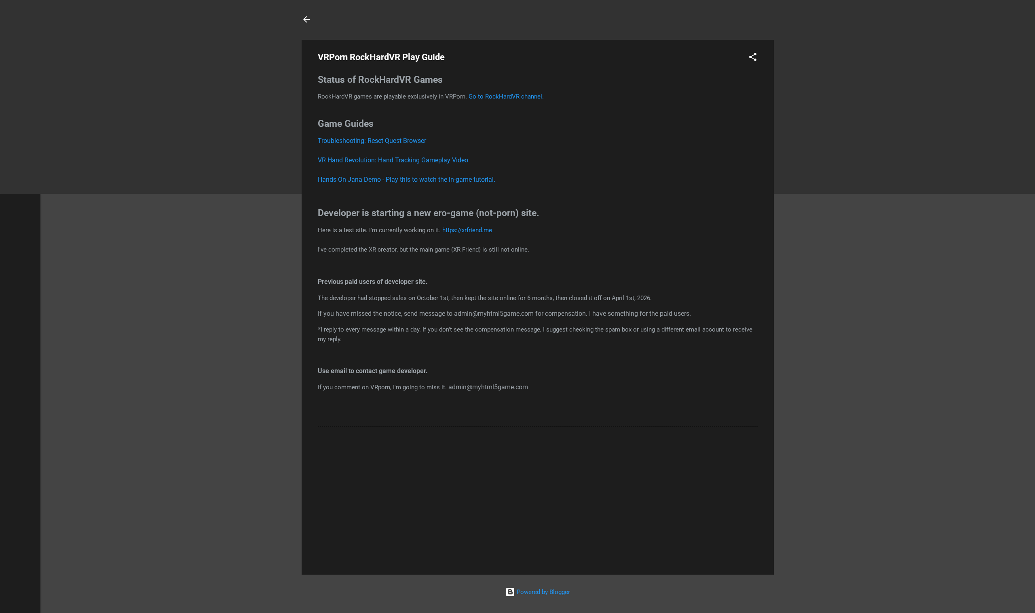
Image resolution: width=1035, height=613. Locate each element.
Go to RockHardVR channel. (506, 96)
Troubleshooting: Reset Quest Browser (372, 141)
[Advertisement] (538, 499)
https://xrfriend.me (467, 230)
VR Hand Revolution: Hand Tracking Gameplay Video (393, 160)
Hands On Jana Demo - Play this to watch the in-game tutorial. (406, 179)
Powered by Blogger (542, 592)
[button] (753, 58)
